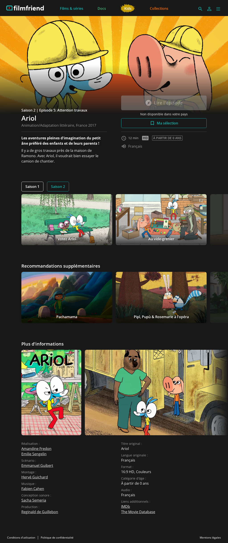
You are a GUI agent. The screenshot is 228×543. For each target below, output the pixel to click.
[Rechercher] (200, 8)
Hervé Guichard (34, 477)
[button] (218, 8)
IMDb (125, 506)
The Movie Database (138, 511)
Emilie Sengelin (34, 453)
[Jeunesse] (128, 8)
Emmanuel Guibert (37, 465)
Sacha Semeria (33, 500)
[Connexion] (209, 8)
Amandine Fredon (36, 448)
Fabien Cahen (32, 488)
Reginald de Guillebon (39, 511)
